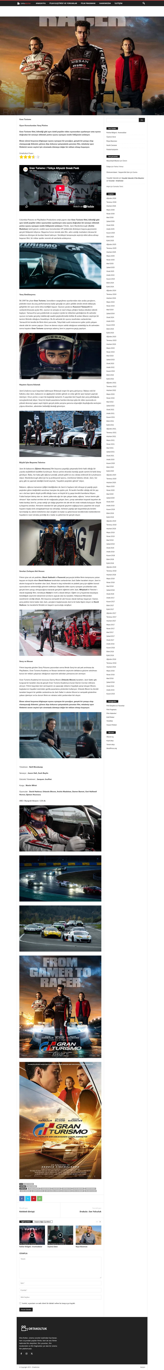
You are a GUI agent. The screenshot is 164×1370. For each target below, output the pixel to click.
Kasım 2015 (110, 694)
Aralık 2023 (110, 321)
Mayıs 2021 (110, 440)
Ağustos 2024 (111, 290)
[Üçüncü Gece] (60, 1235)
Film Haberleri (111, 713)
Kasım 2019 (110, 509)
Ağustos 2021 (111, 429)
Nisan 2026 (110, 214)
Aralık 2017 (110, 598)
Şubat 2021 (110, 452)
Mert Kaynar (27, 105)
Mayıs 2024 (110, 302)
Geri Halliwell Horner (52, 1191)
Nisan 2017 (110, 628)
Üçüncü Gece (53, 1246)
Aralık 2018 (110, 552)
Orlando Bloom (90, 1191)
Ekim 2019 (110, 513)
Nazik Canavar (111, 145)
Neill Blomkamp (78, 1191)
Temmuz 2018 (111, 571)
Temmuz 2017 (111, 617)
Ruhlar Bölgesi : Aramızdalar (30, 1246)
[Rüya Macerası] (88, 1235)
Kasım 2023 (110, 325)
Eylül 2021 (110, 425)
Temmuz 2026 (111, 202)
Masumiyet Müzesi (112, 161)
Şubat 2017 (110, 636)
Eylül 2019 (110, 517)
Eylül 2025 (110, 240)
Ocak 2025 (110, 271)
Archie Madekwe (78, 1188)
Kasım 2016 (110, 648)
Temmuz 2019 (111, 525)
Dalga (108, 166)
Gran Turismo (28, 1184)
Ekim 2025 (110, 237)
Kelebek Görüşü (27, 1211)
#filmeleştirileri (34, 1188)
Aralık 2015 (110, 690)
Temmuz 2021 (111, 433)
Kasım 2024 (110, 279)
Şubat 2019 (110, 544)
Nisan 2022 (110, 398)
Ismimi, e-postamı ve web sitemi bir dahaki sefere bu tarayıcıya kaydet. (48, 1303)
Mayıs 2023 (110, 348)
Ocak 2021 (110, 456)
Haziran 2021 (111, 436)
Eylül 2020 (110, 471)
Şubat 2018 (110, 590)
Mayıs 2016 (110, 671)
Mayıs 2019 (110, 532)
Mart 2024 (110, 310)
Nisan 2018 (110, 582)
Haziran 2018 (111, 575)
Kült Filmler (110, 717)
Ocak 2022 (110, 409)
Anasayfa (41, 3)
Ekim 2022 (110, 375)
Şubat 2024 (110, 313)
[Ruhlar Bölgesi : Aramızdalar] (32, 1235)
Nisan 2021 (110, 444)
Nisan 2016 (110, 675)
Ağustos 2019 (111, 521)
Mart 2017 (110, 632)
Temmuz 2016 (111, 663)
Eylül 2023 (110, 333)
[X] (27, 1198)
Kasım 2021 (110, 417)
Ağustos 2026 (111, 198)
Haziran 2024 (111, 298)
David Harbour (25, 1191)
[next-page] (100, 1221)
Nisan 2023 (110, 352)
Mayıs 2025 (110, 256)
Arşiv (108, 186)
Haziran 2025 (111, 252)
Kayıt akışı (110, 741)
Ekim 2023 (110, 329)
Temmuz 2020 (111, 479)
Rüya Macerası (81, 1246)
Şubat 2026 (110, 221)
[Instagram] (27, 1354)
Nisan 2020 (110, 490)
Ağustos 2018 (111, 567)
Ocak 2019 (110, 548)
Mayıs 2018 (110, 578)
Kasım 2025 (110, 233)
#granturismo (46, 1188)
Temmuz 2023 (111, 340)
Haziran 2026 (111, 206)
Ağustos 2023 (111, 337)
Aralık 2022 (110, 367)
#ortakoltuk (67, 1188)
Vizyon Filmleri (111, 725)
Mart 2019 (110, 540)
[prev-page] (97, 1221)
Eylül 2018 (110, 563)
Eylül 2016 (110, 655)
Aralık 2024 (110, 275)
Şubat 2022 (110, 406)
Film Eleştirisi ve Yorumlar (63, 3)
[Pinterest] (33, 1198)
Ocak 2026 (110, 225)
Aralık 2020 (110, 459)
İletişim (118, 3)
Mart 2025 (110, 264)
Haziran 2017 (111, 621)
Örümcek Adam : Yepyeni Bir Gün (118, 172)
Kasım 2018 (110, 555)
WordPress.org (111, 748)
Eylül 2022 (110, 379)
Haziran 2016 (111, 667)
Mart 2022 (110, 402)
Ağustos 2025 (111, 244)
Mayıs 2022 (110, 394)
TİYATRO (109, 721)
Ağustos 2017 (111, 613)
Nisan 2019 (110, 536)
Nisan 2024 (110, 306)
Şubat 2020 (110, 498)
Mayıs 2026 (110, 210)
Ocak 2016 (110, 686)
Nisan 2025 (110, 260)
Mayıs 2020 (110, 486)
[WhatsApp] (39, 1198)
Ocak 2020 (110, 502)
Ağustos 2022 (111, 383)
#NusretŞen (56, 1188)
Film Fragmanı (88, 3)
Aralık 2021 (110, 413)
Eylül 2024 (110, 287)
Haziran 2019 (111, 529)
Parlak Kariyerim (112, 149)
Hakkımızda (105, 3)
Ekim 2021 (110, 421)
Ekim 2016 (110, 651)
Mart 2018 (110, 586)
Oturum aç (110, 737)
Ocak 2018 (110, 594)
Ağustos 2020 (111, 475)
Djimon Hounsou (38, 1191)
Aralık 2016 (110, 644)
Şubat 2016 (110, 682)
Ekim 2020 (110, 467)
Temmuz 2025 (111, 248)
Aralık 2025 (110, 229)
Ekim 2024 (110, 283)
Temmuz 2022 (111, 386)
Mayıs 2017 (110, 625)
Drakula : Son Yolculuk (90, 1211)
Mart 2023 (110, 356)
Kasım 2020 (110, 463)
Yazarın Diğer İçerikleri (42, 1222)
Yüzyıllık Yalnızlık (112, 178)
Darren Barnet (90, 1188)
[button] (143, 3)
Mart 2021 (110, 448)
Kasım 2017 (110, 602)
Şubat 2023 (110, 360)
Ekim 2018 (110, 559)
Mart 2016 (110, 678)
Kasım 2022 (110, 371)
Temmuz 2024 (111, 294)
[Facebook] (21, 1198)
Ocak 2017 (110, 640)
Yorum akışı (110, 744)
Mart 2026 (110, 217)
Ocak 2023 (110, 363)
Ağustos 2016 (111, 659)
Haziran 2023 (111, 344)
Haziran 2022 (111, 390)
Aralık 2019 (110, 506)
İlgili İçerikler (26, 1222)
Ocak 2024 (110, 317)
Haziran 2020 (111, 482)
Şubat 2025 (110, 267)
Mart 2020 (110, 494)
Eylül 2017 (110, 609)
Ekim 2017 (110, 605)
